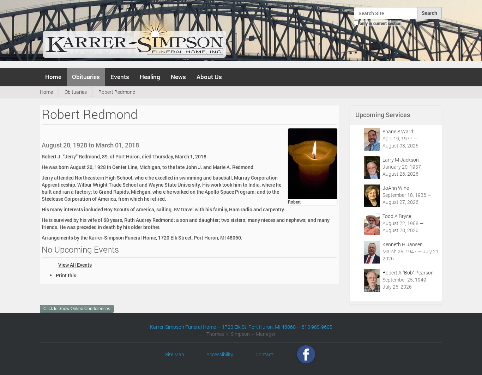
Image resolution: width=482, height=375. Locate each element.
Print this (66, 275)
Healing (150, 77)
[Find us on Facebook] (306, 354)
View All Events (75, 264)
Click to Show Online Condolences (76, 308)
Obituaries (86, 77)
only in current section (381, 23)
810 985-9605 (317, 326)
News (178, 77)
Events (119, 77)
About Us (209, 77)
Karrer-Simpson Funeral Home (183, 326)
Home (53, 77)
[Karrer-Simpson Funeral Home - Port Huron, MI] (134, 33)
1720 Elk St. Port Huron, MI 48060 (259, 326)
